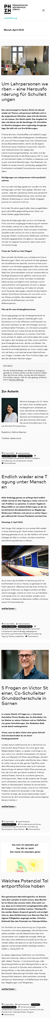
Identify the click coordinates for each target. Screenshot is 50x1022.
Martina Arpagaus (32, 458)
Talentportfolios (19, 1012)
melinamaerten (24, 453)
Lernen (25, 1009)
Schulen (40, 1009)
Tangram (30, 1012)
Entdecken (35, 1004)
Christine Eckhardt (27, 1007)
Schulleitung (7, 461)
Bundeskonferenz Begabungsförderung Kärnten (21, 629)
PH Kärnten (18, 634)
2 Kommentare (34, 829)
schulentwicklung (8, 827)
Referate (27, 634)
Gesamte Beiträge (25, 456)
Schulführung (10, 18)
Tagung (5, 636)
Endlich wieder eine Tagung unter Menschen (24, 482)
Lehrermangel (7, 458)
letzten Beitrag (16, 380)
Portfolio (32, 1009)
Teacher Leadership (16, 636)
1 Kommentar (33, 636)
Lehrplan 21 (17, 1009)
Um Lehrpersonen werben (22, 461)
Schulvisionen (7, 829)
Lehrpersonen (18, 458)
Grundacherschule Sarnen (30, 824)
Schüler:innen (21, 827)
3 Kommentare (10, 463)
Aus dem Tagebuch (9, 456)
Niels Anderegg (19, 631)
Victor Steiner (18, 829)
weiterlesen (9, 608)
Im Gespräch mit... (9, 824)
